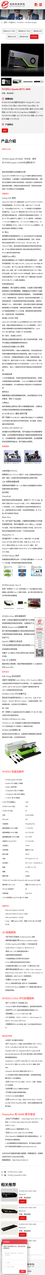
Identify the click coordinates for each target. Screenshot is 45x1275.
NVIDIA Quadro (31, 22)
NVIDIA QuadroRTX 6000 (17, 1175)
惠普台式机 (12, 37)
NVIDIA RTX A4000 (15, 1172)
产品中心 (12, 22)
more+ (23, 1201)
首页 (5, 22)
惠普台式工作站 (9, 31)
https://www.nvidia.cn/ (20, 1160)
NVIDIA (20, 22)
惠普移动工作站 (24, 31)
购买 (4, 130)
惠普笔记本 (37, 31)
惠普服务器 (23, 37)
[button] (41, 81)
